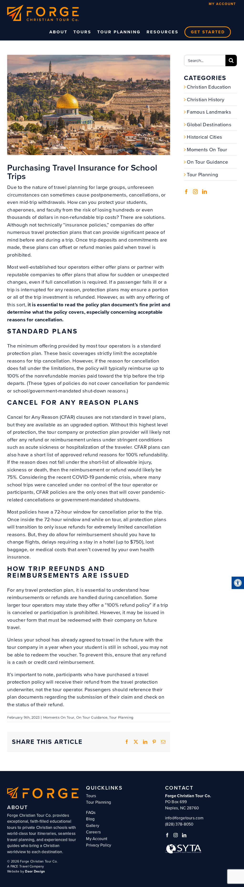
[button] (238, 583)
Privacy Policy (98, 845)
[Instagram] (195, 191)
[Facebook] (186, 191)
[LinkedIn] (204, 191)
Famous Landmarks (209, 112)
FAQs (91, 813)
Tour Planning (121, 717)
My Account (222, 3)
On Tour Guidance (91, 717)
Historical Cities (204, 137)
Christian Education (209, 87)
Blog (90, 819)
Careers (93, 832)
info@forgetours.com (184, 818)
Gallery (92, 826)
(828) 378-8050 (179, 824)
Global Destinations (209, 124)
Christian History (205, 99)
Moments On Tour (59, 717)
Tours (91, 796)
